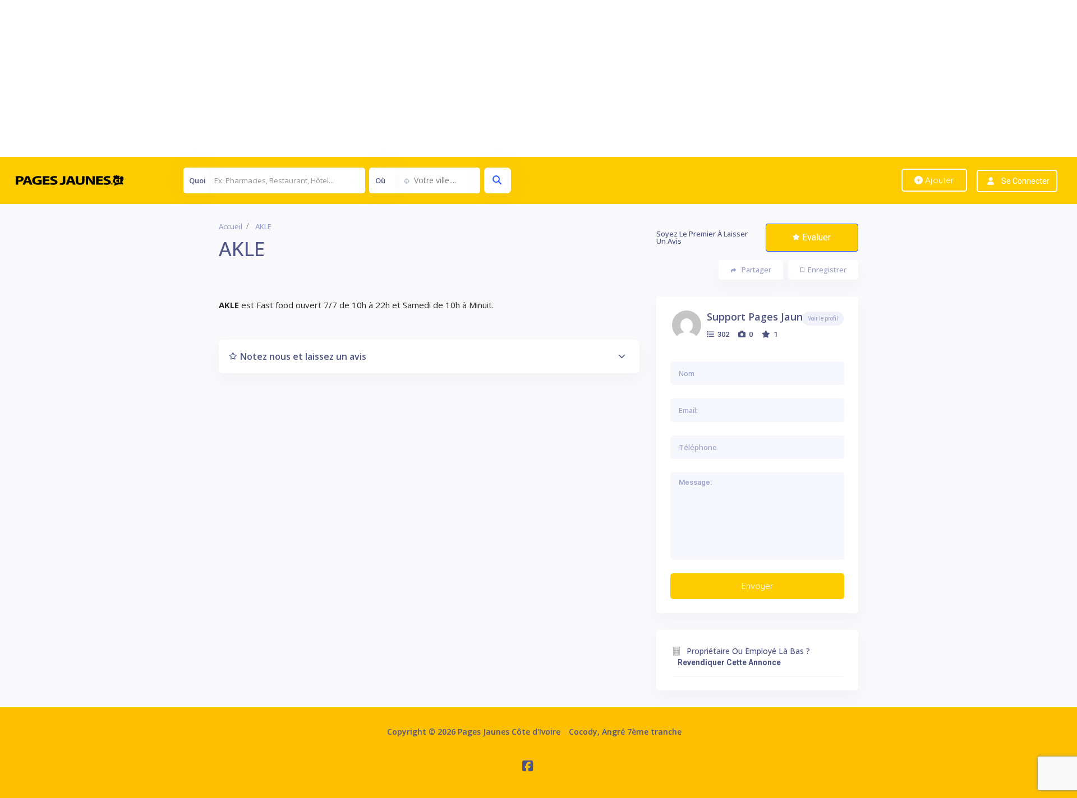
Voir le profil (823, 319)
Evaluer (816, 237)
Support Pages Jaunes (760, 316)
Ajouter (938, 180)
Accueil (230, 226)
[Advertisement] (336, 78)
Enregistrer (827, 270)
